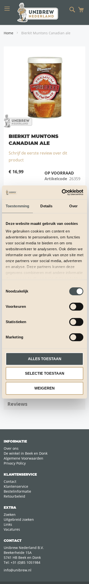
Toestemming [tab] (17, 206)
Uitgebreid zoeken (19, 519)
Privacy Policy (15, 463)
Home (8, 33)
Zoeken (10, 514)
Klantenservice (16, 486)
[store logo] (37, 12)
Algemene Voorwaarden (23, 458)
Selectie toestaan (44, 373)
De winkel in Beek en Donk (25, 453)
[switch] (76, 307)
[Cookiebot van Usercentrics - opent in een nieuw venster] (62, 192)
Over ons (11, 448)
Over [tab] (73, 206)
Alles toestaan (44, 359)
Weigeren (44, 388)
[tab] (44, 404)
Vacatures (12, 529)
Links (8, 524)
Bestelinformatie (17, 491)
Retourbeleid (14, 496)
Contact (10, 481)
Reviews (17, 404)
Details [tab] (46, 206)
